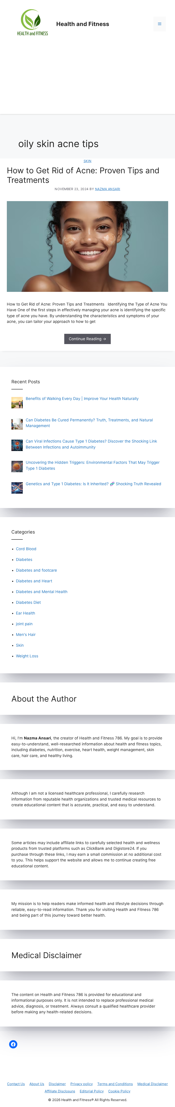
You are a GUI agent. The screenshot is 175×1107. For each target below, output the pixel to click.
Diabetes (24, 559)
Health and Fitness (82, 24)
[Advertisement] (87, 82)
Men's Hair (26, 634)
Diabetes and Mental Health (41, 591)
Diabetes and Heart (34, 581)
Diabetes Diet (28, 602)
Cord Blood (26, 549)
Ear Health (25, 613)
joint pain (24, 624)
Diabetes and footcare (36, 570)
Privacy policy (81, 1084)
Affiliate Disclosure (60, 1091)
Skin (88, 161)
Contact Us (16, 1084)
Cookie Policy (119, 1091)
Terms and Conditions (115, 1084)
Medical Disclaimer (152, 1084)
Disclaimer (57, 1084)
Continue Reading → (87, 339)
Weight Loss (27, 656)
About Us (36, 1084)
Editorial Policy (92, 1091)
